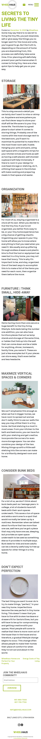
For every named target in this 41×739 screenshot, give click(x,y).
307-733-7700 (20, 702)
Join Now (12, 688)
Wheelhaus (33, 30)
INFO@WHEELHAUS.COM (20, 710)
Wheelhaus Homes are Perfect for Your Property (10, 661)
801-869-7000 (20, 700)
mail (24, 4)
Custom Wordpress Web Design (20, 738)
